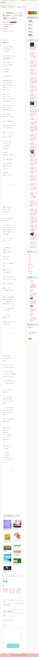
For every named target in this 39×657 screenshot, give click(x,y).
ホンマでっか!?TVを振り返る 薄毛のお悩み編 (17, 528)
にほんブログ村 (31, 25)
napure (3, 3)
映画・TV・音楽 (13, 22)
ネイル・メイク (31, 260)
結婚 (29, 269)
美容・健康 (31, 271)
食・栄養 (30, 273)
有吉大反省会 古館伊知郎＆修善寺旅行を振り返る (5, 589)
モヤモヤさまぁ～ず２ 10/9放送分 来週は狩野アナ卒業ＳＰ (7, 542)
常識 (29, 262)
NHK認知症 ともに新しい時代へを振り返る (7, 551)
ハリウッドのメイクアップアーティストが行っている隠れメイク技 (17, 540)
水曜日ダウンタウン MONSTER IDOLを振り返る (7, 529)
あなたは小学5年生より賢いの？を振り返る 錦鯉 (17, 564)
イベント (30, 258)
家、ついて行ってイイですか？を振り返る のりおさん (7, 563)
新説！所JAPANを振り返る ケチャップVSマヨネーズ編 (17, 555)
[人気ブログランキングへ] (30, 35)
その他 (30, 256)
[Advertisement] (13, 192)
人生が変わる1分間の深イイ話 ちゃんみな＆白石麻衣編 (17, 546)
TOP (4, 5)
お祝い (30, 254)
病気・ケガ (31, 267)
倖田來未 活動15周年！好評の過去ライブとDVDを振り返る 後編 (7, 571)
